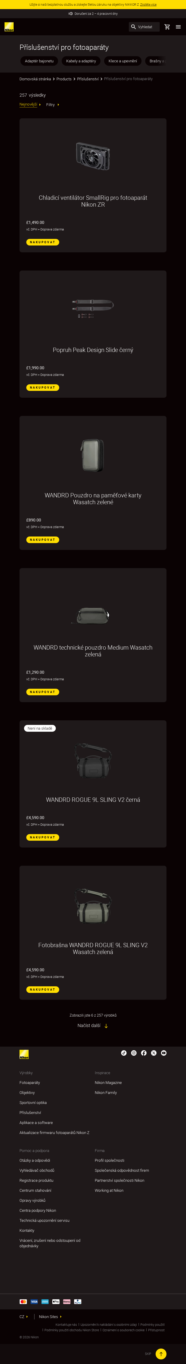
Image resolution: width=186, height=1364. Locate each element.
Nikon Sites (48, 1316)
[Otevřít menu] (178, 27)
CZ (22, 1316)
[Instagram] (134, 1052)
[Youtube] (163, 1052)
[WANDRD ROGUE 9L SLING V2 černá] (93, 758)
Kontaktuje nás (66, 1324)
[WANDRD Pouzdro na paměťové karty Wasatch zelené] (93, 454)
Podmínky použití (152, 1324)
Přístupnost (156, 1330)
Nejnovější (28, 104)
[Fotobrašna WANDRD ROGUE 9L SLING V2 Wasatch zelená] (93, 903)
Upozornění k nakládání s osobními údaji (109, 1324)
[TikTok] (124, 1052)
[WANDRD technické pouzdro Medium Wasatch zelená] (93, 606)
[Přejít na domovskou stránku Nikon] (9, 26)
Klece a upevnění (123, 60)
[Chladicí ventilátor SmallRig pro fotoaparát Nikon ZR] (93, 156)
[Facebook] (144, 1052)
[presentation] (93, 61)
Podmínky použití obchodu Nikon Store (71, 1330)
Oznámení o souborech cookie (123, 1330)
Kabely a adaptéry (81, 60)
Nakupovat (43, 242)
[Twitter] (154, 1052)
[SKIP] (161, 1354)
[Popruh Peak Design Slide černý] (93, 308)
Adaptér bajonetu (39, 60)
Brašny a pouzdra (164, 60)
